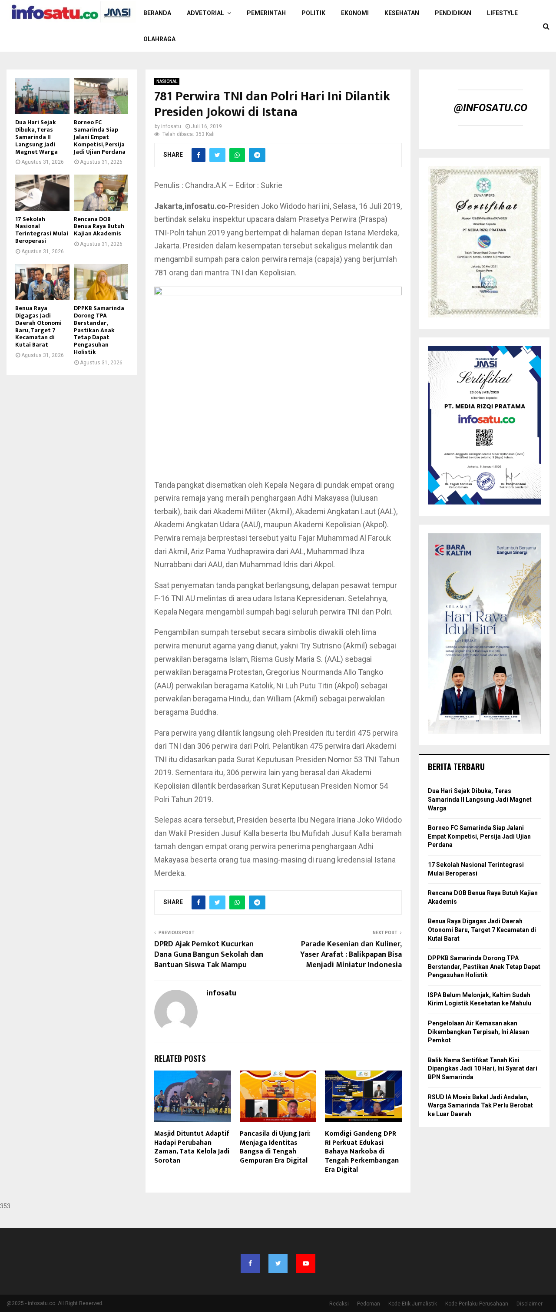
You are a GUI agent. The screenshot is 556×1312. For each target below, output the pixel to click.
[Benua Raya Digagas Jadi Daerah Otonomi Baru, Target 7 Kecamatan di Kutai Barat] (42, 282)
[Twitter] (278, 1263)
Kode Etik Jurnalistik (412, 1304)
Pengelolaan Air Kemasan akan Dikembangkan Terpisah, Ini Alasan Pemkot (478, 1032)
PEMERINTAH (266, 13)
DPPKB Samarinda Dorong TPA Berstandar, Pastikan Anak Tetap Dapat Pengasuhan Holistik (99, 330)
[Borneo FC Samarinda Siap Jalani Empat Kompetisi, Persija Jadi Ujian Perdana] (101, 96)
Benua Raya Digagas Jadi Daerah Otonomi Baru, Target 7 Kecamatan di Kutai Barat (38, 326)
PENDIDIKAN (453, 13)
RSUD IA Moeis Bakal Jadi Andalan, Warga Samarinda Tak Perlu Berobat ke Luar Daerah (480, 1105)
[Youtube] (305, 1263)
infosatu (171, 126)
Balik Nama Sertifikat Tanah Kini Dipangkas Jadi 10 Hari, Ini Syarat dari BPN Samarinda (482, 1069)
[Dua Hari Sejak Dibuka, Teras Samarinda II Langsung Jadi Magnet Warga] (42, 96)
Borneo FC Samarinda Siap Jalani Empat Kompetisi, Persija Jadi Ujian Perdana (100, 136)
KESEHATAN (401, 13)
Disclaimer (529, 1304)
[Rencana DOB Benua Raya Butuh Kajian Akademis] (101, 193)
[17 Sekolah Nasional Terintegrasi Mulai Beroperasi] (42, 193)
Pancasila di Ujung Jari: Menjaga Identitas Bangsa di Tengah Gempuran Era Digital (275, 1147)
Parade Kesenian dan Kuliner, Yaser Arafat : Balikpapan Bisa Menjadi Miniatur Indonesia (351, 955)
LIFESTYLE (502, 13)
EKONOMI (355, 13)
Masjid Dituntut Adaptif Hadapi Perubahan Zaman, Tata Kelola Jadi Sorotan (191, 1147)
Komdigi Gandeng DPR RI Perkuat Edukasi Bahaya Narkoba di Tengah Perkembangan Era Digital (362, 1152)
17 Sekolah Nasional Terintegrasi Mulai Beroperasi (41, 230)
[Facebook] (250, 1263)
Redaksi (339, 1304)
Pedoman (368, 1304)
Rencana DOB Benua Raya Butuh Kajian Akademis (99, 226)
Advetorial (205, 13)
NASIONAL (166, 81)
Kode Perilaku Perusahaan (476, 1304)
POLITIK (313, 13)
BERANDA (157, 13)
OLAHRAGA (159, 39)
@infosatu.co (490, 108)
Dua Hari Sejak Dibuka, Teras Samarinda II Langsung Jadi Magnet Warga (36, 136)
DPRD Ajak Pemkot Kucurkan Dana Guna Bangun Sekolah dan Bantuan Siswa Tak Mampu (208, 955)
